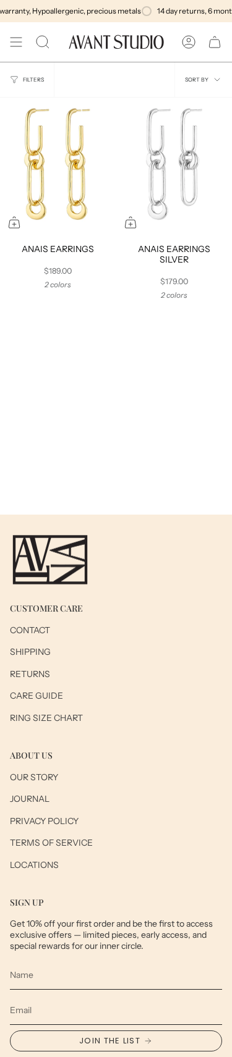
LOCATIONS (34, 864)
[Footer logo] (50, 560)
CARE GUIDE (36, 695)
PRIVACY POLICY (44, 821)
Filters (33, 80)
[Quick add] (14, 222)
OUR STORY (34, 777)
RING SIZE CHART (46, 717)
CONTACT (30, 630)
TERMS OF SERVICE (51, 842)
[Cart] (215, 42)
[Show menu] (16, 42)
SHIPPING (30, 651)
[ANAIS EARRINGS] (58, 167)
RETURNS (30, 674)
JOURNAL (29, 798)
